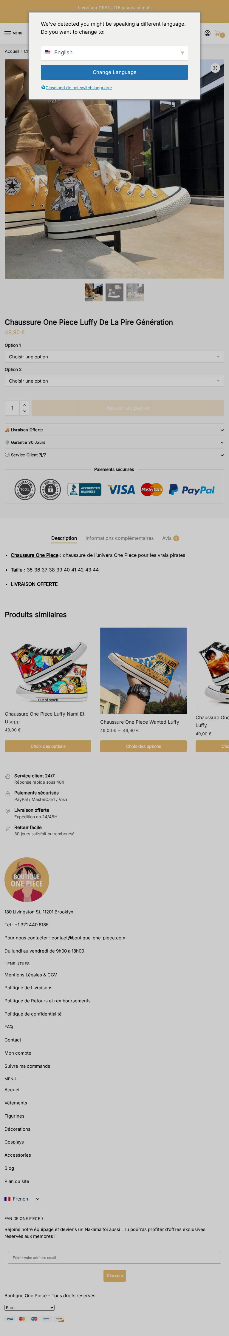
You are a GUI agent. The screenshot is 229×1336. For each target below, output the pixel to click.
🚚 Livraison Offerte (24, 429)
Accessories (17, 1155)
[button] (215, 68)
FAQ (8, 1027)
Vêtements (15, 1103)
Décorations (17, 1129)
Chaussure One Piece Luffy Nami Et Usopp (44, 718)
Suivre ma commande (27, 1066)
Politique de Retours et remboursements (47, 1001)
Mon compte (17, 1053)
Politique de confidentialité (33, 1014)
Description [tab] (64, 538)
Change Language (115, 72)
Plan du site (16, 1181)
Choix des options (48, 746)
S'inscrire (114, 1276)
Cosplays (14, 1142)
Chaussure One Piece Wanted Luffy (139, 722)
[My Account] (207, 34)
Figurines (14, 1116)
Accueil (12, 51)
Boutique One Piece (25, 1295)
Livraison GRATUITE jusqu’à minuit (114, 7)
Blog (9, 1168)
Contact (12, 1040)
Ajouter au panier (128, 408)
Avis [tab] (166, 538)
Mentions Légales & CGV (30, 975)
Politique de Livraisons (28, 987)
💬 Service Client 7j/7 (25, 454)
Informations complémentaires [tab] (120, 538)
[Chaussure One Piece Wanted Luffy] (143, 671)
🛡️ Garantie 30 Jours (25, 442)
